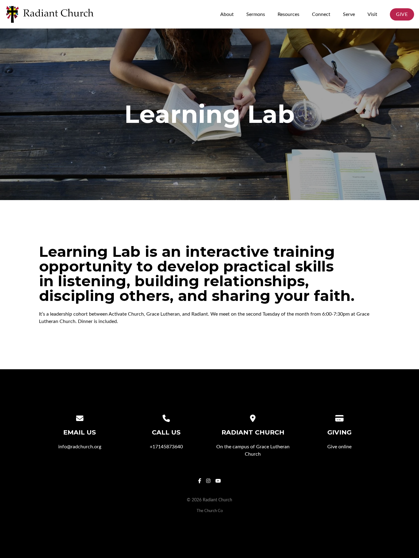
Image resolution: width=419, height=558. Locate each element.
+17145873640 (166, 446)
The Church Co (210, 511)
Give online (339, 446)
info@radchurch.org (79, 446)
